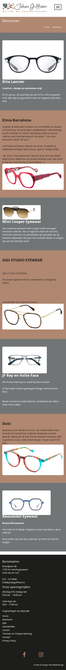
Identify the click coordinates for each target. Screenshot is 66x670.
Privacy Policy (9, 640)
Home (47, 27)
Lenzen (6, 630)
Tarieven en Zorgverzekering (17, 633)
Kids (4, 622)
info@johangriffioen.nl (13, 582)
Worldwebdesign (56, 665)
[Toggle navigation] (57, 7)
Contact (6, 637)
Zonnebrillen (8, 626)
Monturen (7, 619)
